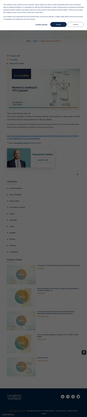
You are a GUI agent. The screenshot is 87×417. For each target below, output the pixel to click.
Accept (58, 24)
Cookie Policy (38, 12)
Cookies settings (41, 24)
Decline (75, 24)
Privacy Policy (26, 12)
